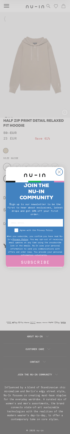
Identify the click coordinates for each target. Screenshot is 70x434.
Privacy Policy (20, 239)
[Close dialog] (59, 172)
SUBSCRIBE (35, 263)
